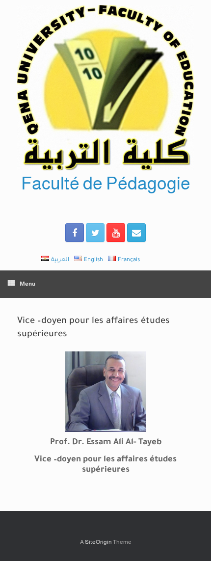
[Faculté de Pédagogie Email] (136, 232)
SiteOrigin (98, 542)
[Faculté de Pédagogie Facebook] (74, 232)
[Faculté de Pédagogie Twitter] (95, 232)
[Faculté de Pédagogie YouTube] (115, 232)
